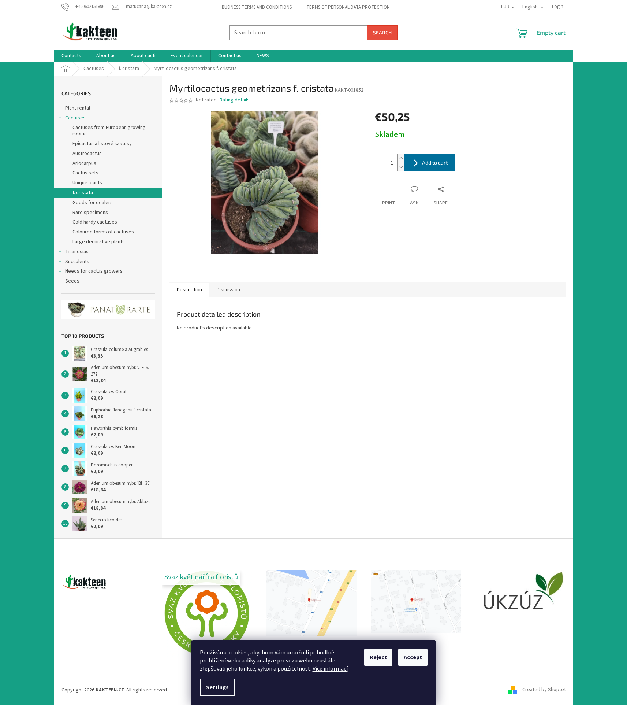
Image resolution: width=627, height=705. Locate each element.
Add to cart (435, 162)
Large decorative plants (98, 242)
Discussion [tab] (228, 290)
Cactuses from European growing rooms (109, 130)
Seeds (72, 281)
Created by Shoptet (544, 690)
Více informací (330, 669)
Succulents (77, 261)
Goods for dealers (92, 202)
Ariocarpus (84, 163)
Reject (378, 657)
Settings (217, 687)
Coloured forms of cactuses (103, 232)
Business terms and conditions (257, 7)
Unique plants (87, 183)
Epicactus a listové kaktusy (102, 143)
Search (382, 32)
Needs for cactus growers (94, 271)
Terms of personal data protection (348, 7)
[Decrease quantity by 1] (400, 167)
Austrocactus (87, 153)
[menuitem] (71, 56)
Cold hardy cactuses (94, 222)
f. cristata (82, 192)
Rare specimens (90, 212)
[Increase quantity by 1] (400, 158)
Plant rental (77, 108)
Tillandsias (77, 251)
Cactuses (75, 118)
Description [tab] (189, 290)
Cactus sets (85, 173)
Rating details (235, 100)
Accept (413, 657)
